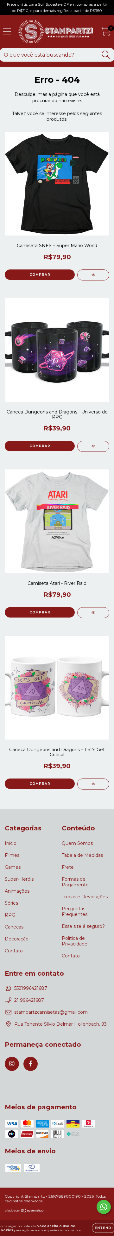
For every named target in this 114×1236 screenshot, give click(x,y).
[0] (105, 33)
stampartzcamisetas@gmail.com (51, 1012)
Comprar (39, 275)
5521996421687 (30, 988)
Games (13, 867)
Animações (17, 891)
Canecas (14, 927)
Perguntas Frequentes (74, 911)
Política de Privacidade (74, 941)
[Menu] (7, 31)
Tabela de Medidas (82, 855)
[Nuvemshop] (24, 1211)
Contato (14, 951)
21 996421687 (29, 1000)
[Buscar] (105, 54)
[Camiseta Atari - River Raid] (93, 612)
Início (10, 843)
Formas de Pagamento (75, 882)
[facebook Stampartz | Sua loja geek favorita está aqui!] (30, 1064)
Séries (11, 903)
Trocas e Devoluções (85, 897)
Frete (68, 867)
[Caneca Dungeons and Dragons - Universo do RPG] (93, 446)
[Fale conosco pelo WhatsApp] (104, 1207)
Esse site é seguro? (83, 926)
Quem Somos (77, 843)
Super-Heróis (19, 879)
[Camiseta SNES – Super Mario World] (93, 274)
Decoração (16, 939)
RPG (10, 915)
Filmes (12, 855)
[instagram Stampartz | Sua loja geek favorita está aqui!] (12, 1064)
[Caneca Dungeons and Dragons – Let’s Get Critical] (93, 784)
